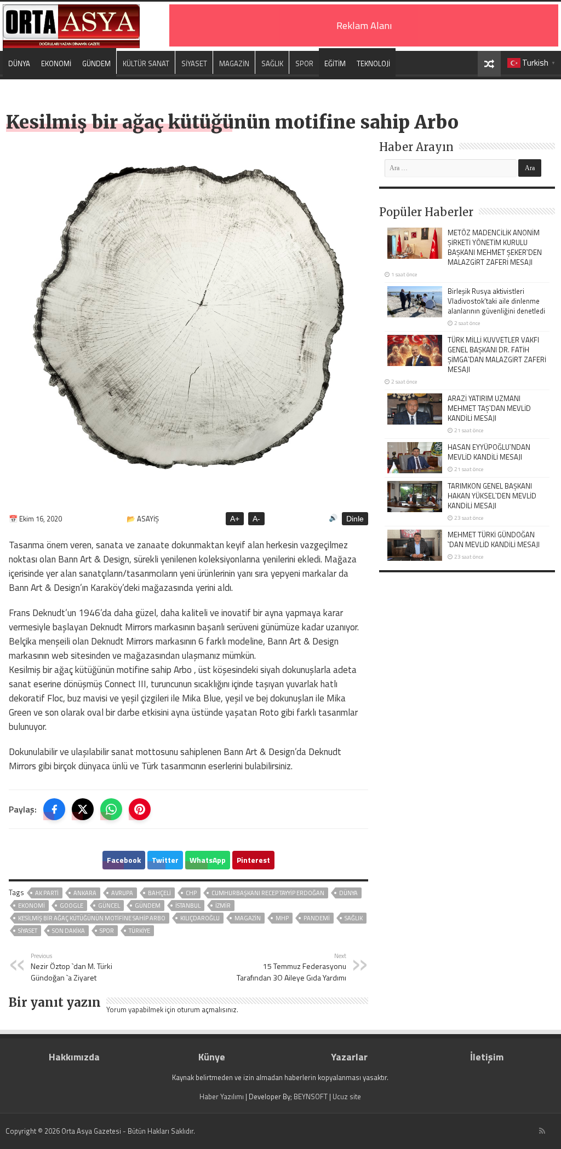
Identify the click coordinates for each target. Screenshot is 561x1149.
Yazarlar (349, 1056)
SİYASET (194, 63)
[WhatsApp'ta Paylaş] (111, 809)
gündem (148, 905)
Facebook (124, 860)
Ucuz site (347, 1096)
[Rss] (542, 1131)
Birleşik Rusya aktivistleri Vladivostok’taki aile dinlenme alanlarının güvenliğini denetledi (496, 301)
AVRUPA (122, 893)
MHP (282, 918)
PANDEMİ (317, 918)
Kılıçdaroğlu (200, 918)
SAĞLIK (272, 63)
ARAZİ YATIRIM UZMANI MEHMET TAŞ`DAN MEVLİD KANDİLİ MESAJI (489, 408)
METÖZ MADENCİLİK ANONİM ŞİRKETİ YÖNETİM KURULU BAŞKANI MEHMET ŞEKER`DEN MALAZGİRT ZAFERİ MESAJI (495, 247)
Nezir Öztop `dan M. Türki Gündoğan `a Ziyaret (71, 967)
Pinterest (253, 860)
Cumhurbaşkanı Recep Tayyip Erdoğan (267, 893)
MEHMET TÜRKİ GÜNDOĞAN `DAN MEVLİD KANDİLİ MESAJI (494, 539)
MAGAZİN (234, 63)
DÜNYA (19, 63)
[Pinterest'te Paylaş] (140, 809)
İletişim (486, 1056)
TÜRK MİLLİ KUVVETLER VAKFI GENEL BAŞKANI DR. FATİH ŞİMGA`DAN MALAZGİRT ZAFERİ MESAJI (497, 354)
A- (256, 518)
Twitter (165, 860)
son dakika (68, 930)
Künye (211, 1056)
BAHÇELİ (159, 893)
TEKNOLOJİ (373, 63)
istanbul (188, 905)
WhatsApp (208, 860)
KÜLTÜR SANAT (146, 63)
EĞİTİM (335, 63)
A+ (234, 518)
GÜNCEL (109, 905)
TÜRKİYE (139, 930)
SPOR (304, 63)
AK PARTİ (47, 893)
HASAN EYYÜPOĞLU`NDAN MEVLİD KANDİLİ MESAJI (489, 452)
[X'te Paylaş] (83, 809)
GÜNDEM (96, 63)
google (71, 905)
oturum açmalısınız (207, 1009)
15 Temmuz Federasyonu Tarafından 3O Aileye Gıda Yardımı (291, 967)
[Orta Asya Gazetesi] (71, 24)
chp (191, 893)
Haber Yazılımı (221, 1096)
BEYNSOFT (311, 1096)
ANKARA (84, 893)
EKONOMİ (56, 63)
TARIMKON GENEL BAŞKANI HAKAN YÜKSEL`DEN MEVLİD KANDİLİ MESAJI (492, 495)
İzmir (223, 905)
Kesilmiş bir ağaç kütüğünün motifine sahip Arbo (91, 918)
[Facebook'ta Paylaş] (54, 809)
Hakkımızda (74, 1056)
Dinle (355, 518)
